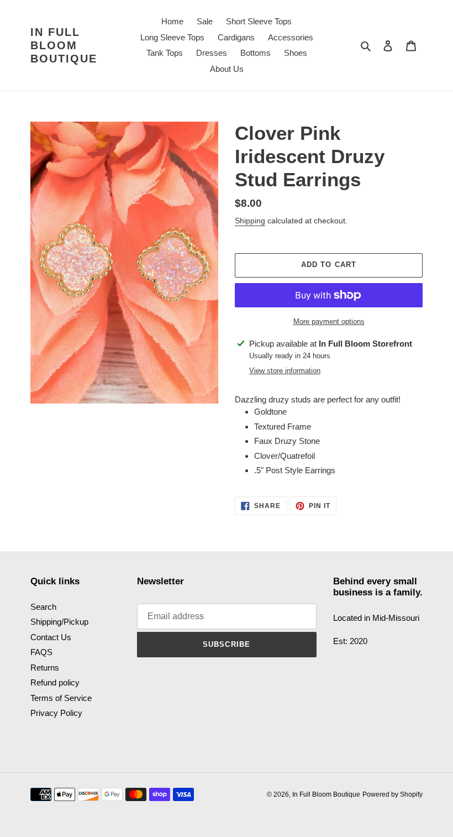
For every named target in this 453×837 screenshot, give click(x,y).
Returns (44, 667)
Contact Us (50, 637)
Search (43, 606)
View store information (284, 371)
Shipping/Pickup (59, 621)
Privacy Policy (56, 713)
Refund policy (55, 682)
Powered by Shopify (392, 794)
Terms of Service (61, 698)
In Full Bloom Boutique (63, 45)
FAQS (41, 652)
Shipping (250, 220)
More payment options (329, 321)
